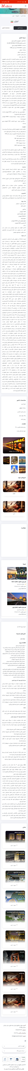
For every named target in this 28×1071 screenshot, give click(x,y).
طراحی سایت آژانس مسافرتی (17, 1069)
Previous (23, 445)
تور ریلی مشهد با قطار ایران (19, 607)
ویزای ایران (22, 639)
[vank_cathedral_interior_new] (14, 460)
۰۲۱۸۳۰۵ (16, 1033)
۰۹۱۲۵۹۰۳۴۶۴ (18, 1030)
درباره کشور (20, 28)
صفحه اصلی (23, 16)
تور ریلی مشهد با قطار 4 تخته (19, 582)
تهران (20, 408)
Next (4, 445)
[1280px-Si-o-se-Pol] (6, 460)
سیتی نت (6, 1069)
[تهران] (14, 486)
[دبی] (14, 506)
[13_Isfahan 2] (22, 469)
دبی (14, 514)
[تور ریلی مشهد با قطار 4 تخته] (17, 573)
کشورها (17, 16)
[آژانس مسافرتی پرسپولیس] (6, 6)
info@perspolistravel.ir (17, 1036)
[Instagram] (25, 1041)
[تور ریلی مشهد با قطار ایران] (17, 599)
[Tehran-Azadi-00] (14, 469)
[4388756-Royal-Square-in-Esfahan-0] (22, 460)
